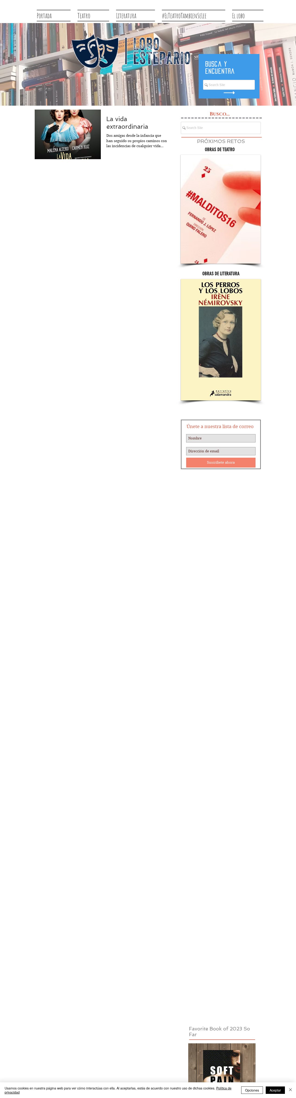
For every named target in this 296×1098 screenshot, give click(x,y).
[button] (221, 209)
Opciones (252, 1090)
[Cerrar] (290, 1090)
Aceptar (275, 1090)
